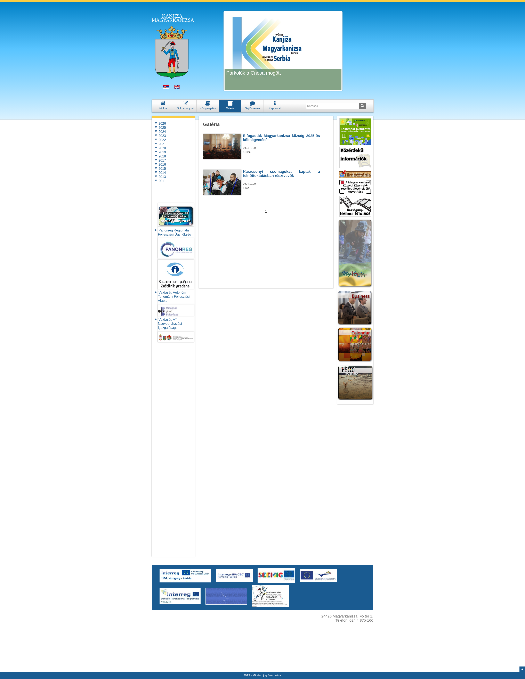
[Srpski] (166, 87)
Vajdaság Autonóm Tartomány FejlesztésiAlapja (174, 296)
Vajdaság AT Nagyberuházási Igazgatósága (170, 323)
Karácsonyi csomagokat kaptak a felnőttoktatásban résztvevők (281, 174)
